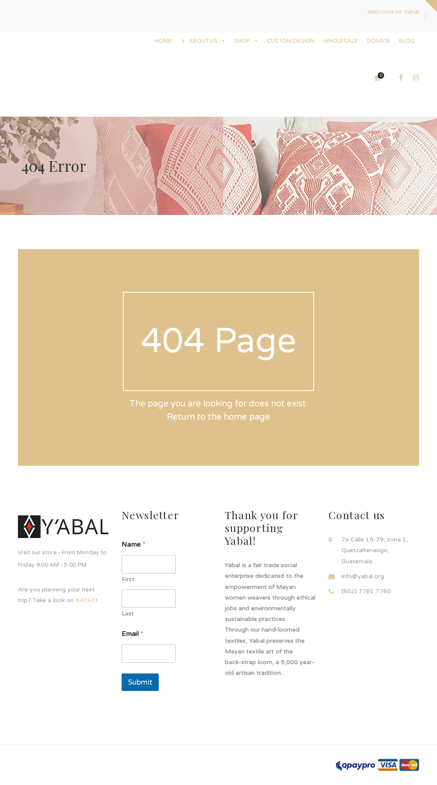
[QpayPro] (355, 765)
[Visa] (388, 764)
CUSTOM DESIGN (291, 41)
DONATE (378, 41)
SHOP (242, 41)
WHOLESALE (340, 41)
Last (128, 613)
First (128, 579)
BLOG (407, 41)
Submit (140, 682)
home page (247, 417)
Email (132, 634)
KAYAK (86, 600)
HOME (163, 41)
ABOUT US (203, 41)
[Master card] (409, 764)
